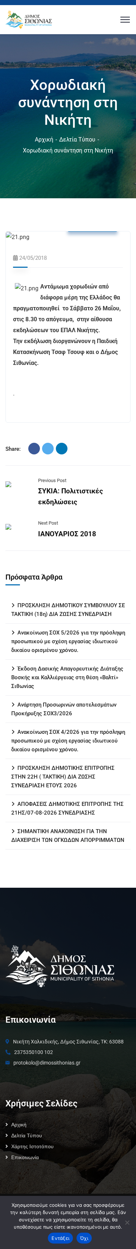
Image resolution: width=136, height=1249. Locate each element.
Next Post (48, 523)
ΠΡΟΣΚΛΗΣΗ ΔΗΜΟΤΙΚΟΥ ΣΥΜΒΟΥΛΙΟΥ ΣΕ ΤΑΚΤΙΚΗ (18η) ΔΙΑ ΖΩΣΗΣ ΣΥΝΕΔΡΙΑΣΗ (68, 609)
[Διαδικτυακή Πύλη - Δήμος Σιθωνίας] (28, 19)
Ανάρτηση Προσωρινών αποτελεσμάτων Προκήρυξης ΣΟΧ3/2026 (63, 709)
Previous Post (52, 480)
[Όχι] (127, 1222)
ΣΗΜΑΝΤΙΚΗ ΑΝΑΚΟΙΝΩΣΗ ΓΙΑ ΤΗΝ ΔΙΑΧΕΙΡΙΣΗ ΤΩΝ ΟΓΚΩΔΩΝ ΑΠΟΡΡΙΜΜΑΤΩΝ (67, 835)
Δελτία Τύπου (77, 139)
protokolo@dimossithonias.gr (47, 1063)
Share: (13, 449)
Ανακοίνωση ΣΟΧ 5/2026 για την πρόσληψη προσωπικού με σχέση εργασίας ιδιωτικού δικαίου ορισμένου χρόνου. (68, 641)
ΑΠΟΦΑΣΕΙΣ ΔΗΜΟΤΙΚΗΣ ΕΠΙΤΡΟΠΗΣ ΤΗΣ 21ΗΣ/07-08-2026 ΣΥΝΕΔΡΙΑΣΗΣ (67, 808)
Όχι (84, 1238)
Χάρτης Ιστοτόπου (32, 1146)
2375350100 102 (33, 1052)
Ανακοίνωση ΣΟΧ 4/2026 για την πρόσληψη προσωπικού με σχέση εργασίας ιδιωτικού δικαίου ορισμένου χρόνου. (68, 741)
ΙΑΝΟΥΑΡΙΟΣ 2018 (67, 534)
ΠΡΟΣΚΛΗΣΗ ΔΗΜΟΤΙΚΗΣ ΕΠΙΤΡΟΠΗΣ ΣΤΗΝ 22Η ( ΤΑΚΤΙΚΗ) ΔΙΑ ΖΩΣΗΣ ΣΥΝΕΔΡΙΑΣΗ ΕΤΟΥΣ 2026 (63, 777)
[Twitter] (48, 448)
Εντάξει (60, 1238)
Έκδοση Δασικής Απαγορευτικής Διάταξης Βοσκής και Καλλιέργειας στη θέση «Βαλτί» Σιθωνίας (67, 677)
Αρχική (44, 139)
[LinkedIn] (61, 448)
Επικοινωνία (25, 1157)
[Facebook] (34, 448)
